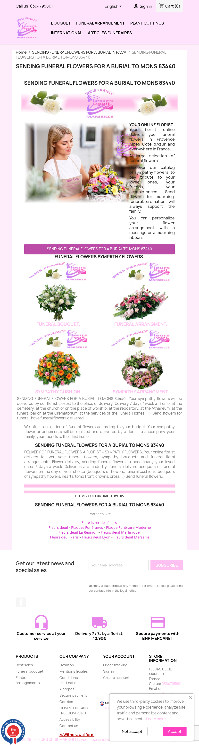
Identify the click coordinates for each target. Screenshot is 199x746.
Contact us (68, 725)
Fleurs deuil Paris (64, 537)
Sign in (108, 671)
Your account (119, 656)
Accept (175, 731)
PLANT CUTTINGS (147, 23)
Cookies (66, 701)
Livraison (66, 665)
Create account (116, 677)
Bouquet (61, 23)
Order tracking (115, 665)
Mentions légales (73, 671)
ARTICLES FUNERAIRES (110, 32)
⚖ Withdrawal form (76, 734)
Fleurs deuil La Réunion (78, 532)
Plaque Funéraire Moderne (128, 527)
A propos (67, 689)
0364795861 (41, 6)
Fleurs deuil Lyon (96, 537)
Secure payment (73, 695)
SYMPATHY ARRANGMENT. (141, 392)
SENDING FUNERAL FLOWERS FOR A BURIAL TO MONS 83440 (99, 249)
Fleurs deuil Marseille (131, 537)
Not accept (132, 731)
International (66, 32)
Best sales (24, 665)
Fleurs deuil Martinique (120, 532)
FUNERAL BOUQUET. (58, 324)
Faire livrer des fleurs (99, 522)
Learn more (156, 718)
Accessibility (69, 719)
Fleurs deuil (58, 527)
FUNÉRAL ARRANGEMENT (100, 23)
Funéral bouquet (29, 671)
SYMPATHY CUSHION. (58, 392)
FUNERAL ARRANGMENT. (140, 324)
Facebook (21, 602)
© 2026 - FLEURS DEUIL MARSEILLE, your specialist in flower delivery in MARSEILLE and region (99, 739)
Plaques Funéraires (87, 527)
